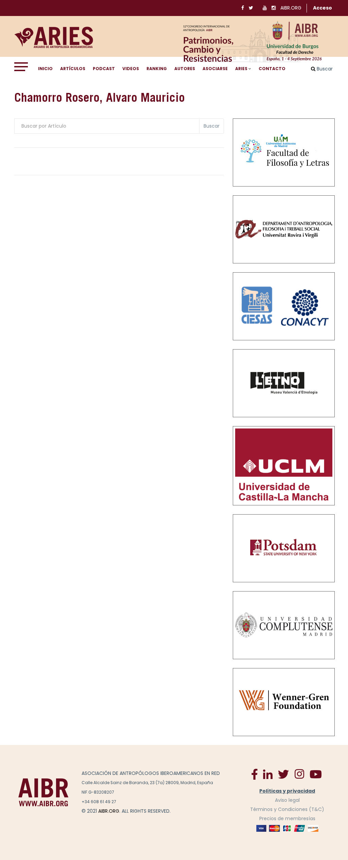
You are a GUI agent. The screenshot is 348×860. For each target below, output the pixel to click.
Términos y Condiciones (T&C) (287, 809)
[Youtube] (316, 773)
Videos (130, 68)
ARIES (241, 68)
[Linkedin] (268, 773)
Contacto (272, 68)
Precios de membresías (287, 818)
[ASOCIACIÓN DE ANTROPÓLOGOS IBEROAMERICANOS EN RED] (43, 792)
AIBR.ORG (290, 7)
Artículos (72, 68)
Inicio (45, 68)
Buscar (212, 126)
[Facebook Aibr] (254, 773)
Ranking (156, 68)
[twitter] (283, 773)
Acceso (322, 7)
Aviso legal (287, 800)
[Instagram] (299, 773)
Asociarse (215, 68)
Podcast (104, 68)
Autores (184, 68)
